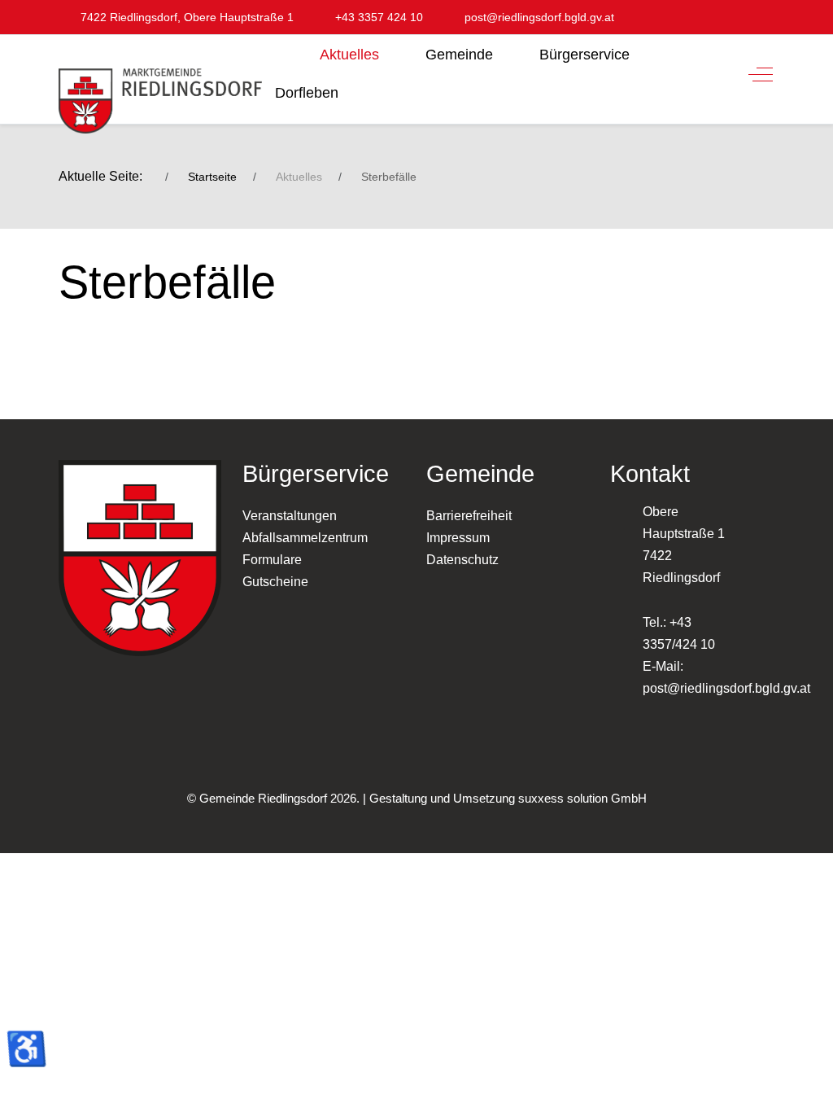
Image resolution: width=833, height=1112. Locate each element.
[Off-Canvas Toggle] (760, 74)
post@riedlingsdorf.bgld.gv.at (726, 688)
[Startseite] (284, 49)
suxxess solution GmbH (582, 798)
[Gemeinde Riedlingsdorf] (160, 90)
